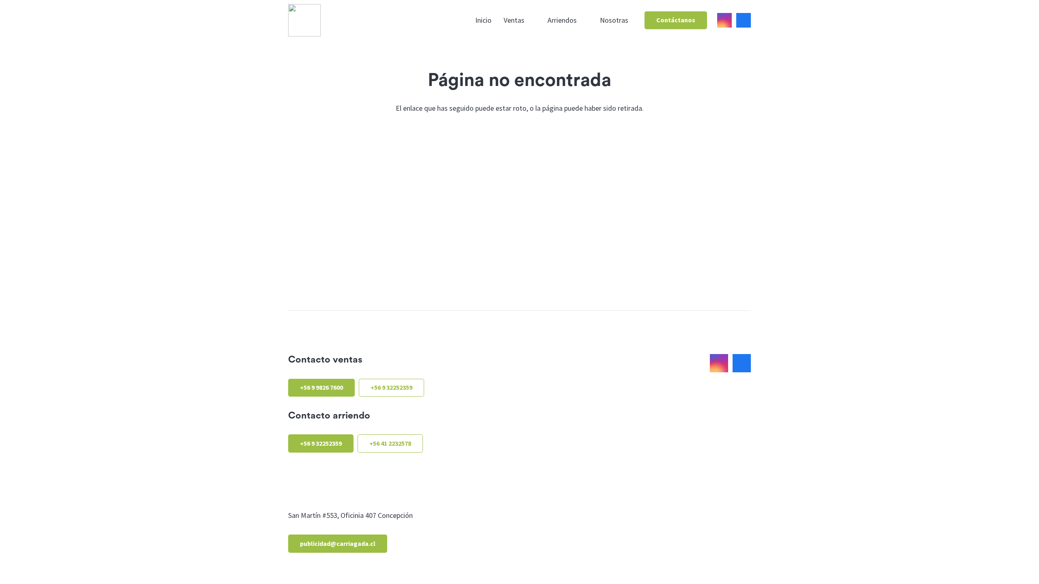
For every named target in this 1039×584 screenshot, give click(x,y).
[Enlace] (304, 20)
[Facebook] (743, 20)
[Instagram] (724, 20)
